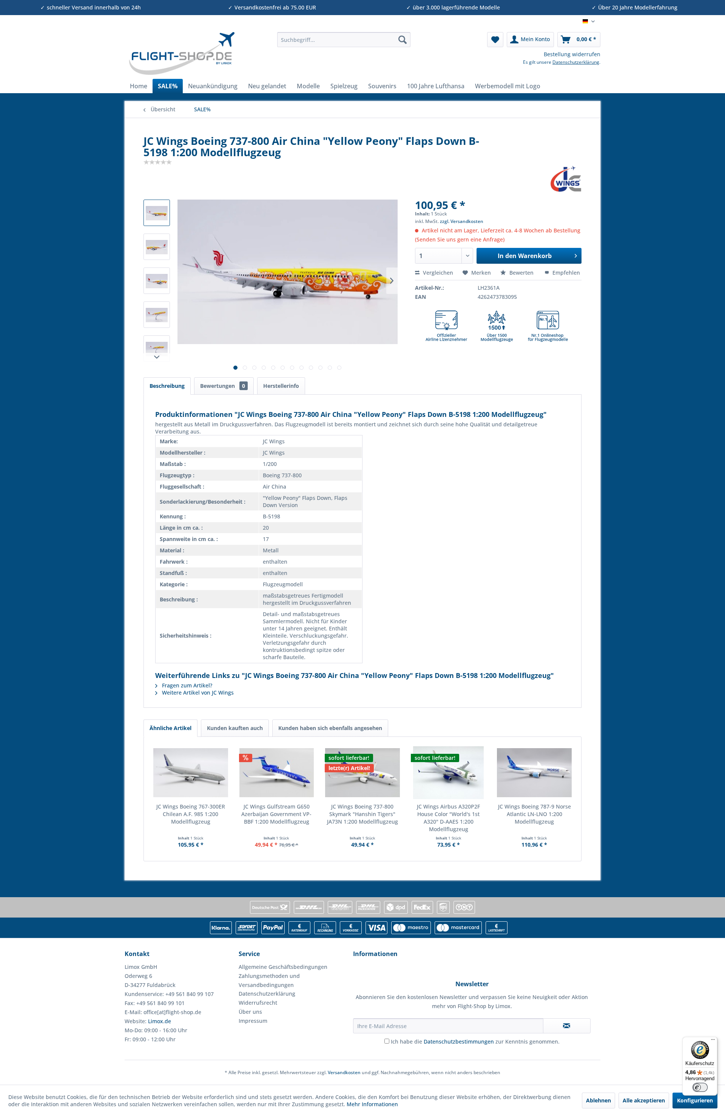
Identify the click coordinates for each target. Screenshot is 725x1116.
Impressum (253, 1020)
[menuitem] (343, 39)
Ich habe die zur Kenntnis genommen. (475, 1041)
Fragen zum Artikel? (186, 685)
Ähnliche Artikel (170, 728)
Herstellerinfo (281, 385)
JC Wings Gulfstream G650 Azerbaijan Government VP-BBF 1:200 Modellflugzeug (276, 814)
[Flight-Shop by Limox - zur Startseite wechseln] (181, 53)
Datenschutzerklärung (575, 62)
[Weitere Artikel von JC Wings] (566, 179)
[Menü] (712, 1041)
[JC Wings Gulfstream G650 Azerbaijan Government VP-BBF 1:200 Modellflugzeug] (276, 772)
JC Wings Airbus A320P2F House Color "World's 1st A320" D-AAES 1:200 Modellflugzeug (448, 818)
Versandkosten (344, 1072)
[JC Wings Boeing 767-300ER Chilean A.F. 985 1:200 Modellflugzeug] (190, 772)
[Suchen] (402, 39)
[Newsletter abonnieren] (567, 1025)
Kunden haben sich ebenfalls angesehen (330, 728)
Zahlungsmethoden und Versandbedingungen (269, 980)
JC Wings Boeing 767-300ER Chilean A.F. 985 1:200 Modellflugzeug (190, 814)
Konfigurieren (695, 1100)
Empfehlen (565, 272)
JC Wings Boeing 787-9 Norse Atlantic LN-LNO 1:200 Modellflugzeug (534, 814)
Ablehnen (598, 1100)
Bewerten (521, 272)
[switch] (700, 1087)
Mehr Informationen (372, 1104)
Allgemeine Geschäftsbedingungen (283, 966)
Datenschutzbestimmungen (459, 1041)
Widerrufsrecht (258, 1002)
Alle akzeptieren (644, 1100)
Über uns (250, 1011)
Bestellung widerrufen (572, 54)
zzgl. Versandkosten (461, 221)
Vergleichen (437, 272)
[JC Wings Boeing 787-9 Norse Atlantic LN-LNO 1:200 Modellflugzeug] (534, 772)
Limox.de (159, 1021)
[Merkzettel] (495, 39)
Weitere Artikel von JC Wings (197, 692)
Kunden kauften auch (235, 728)
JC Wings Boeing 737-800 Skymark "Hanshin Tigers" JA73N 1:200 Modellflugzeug (362, 814)
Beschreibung (167, 385)
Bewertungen (222, 385)
